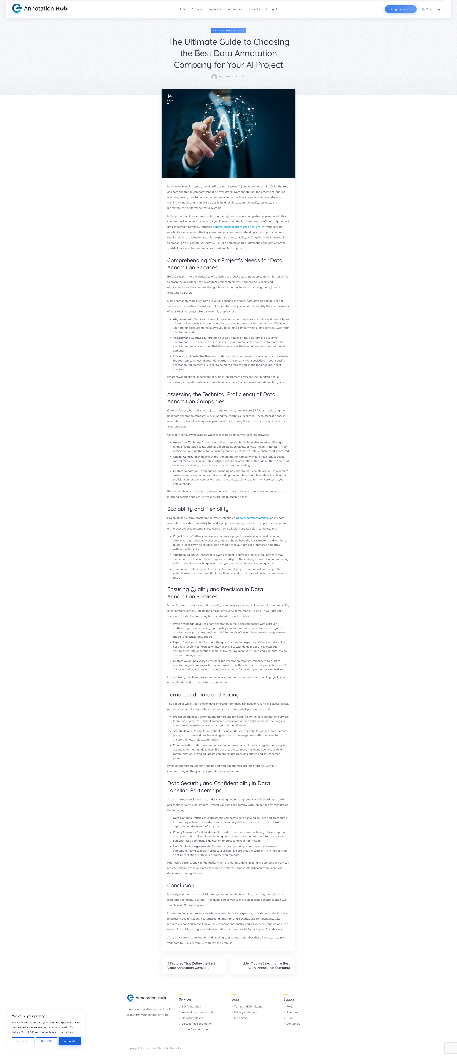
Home (183, 9)
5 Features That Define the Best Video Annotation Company (191, 965)
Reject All (46, 1041)
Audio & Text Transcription (199, 1012)
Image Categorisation (195, 1029)
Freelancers (234, 9)
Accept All (70, 1041)
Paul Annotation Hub (232, 76)
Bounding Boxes (192, 1018)
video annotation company (252, 518)
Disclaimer (241, 1018)
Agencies (215, 9)
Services (197, 9)
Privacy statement (245, 1012)
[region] (46, 1029)
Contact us (293, 1024)
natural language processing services (236, 227)
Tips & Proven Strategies (228, 30)
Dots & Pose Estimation (197, 1024)
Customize (23, 1041)
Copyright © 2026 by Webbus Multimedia (154, 1048)
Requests (253, 9)
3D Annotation (191, 1007)
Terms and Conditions (248, 1007)
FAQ (289, 1007)
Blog (290, 1018)
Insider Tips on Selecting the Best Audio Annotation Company (265, 965)
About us (292, 1012)
